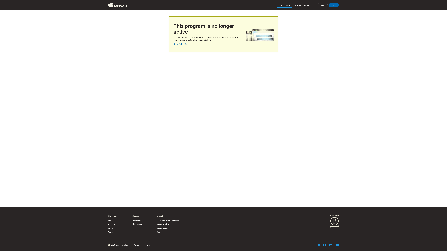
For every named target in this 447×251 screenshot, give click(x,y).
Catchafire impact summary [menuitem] (168, 220)
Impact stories (162, 228)
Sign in (322, 5)
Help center (137, 224)
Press (110, 228)
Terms (147, 245)
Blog (158, 232)
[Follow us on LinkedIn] (330, 245)
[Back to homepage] (117, 5)
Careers (111, 224)
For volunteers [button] (284, 5)
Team (110, 232)
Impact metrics (163, 224)
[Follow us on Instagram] (318, 245)
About (110, 220)
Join (333, 5)
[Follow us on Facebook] (324, 245)
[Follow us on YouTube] (337, 245)
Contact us (136, 220)
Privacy (135, 228)
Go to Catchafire (180, 44)
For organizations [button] (304, 5)
